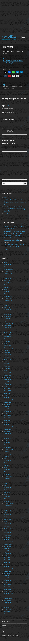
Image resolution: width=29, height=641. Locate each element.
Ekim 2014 (7, 469)
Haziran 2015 (8, 451)
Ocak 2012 (7, 530)
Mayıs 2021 (7, 303)
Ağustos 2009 (8, 593)
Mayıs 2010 (7, 573)
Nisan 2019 (7, 355)
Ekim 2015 (7, 442)
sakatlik (5, 88)
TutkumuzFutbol (17, 233)
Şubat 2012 (7, 528)
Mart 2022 (7, 280)
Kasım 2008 (7, 614)
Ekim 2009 (7, 589)
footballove (8, 85)
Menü (24, 37)
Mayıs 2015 (7, 454)
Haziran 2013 (8, 506)
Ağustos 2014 (8, 474)
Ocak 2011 (7, 555)
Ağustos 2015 (8, 447)
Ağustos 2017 (8, 397)
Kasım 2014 (7, 467)
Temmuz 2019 (8, 348)
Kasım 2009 (8, 587)
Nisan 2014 (7, 483)
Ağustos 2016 (8, 424)
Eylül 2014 (7, 472)
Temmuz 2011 (8, 542)
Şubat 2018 (7, 384)
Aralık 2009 (7, 584)
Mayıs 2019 (7, 352)
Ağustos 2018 (8, 373)
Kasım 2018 (7, 366)
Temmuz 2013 (8, 503)
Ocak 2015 (7, 463)
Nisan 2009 (7, 602)
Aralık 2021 (7, 287)
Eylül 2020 (7, 318)
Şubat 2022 (7, 282)
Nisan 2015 (7, 456)
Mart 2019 (7, 357)
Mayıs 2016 (7, 431)
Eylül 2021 (7, 294)
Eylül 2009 (7, 591)
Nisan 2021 (7, 305)
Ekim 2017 (7, 393)
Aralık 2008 (7, 611)
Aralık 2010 (7, 557)
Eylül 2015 (7, 445)
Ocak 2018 (7, 386)
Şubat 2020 (7, 332)
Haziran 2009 (8, 598)
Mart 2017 (7, 409)
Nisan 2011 (7, 548)
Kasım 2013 (7, 494)
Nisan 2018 (7, 379)
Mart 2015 (7, 458)
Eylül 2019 (7, 343)
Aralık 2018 (7, 364)
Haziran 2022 (8, 273)
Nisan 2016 (7, 433)
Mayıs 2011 (7, 546)
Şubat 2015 (7, 460)
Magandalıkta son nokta (11, 240)
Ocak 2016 (7, 440)
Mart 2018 (7, 382)
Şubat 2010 (7, 580)
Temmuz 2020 (8, 323)
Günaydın (7, 211)
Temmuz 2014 (8, 476)
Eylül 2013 (7, 499)
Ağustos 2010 (8, 566)
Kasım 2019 (7, 339)
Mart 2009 (7, 605)
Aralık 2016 (7, 415)
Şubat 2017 (7, 411)
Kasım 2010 (7, 560)
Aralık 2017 (7, 388)
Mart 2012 (7, 526)
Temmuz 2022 (8, 271)
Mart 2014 (7, 485)
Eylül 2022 (7, 267)
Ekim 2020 (7, 316)
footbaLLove (5, 635)
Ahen (7, 105)
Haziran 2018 (8, 375)
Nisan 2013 (7, 510)
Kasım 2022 (7, 262)
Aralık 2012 (7, 519)
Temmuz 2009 (8, 596)
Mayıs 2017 (7, 404)
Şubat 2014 (7, 487)
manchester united (17, 86)
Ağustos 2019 (8, 346)
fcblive (5, 86)
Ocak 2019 (7, 361)
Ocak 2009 (7, 609)
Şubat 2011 (7, 553)
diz (22, 85)
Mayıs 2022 (7, 276)
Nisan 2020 (7, 328)
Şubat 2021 (7, 309)
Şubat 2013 (7, 515)
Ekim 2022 (7, 264)
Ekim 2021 (7, 291)
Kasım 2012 (7, 521)
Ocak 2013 (7, 517)
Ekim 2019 (7, 341)
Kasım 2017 (7, 391)
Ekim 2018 (7, 368)
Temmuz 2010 (8, 569)
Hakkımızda (6, 621)
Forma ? (6, 213)
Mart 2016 (7, 436)
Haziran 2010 (8, 571)
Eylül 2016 (7, 422)
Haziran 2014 (8, 478)
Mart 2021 (7, 307)
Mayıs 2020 (7, 325)
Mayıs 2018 (7, 377)
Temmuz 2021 (8, 298)
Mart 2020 (7, 330)
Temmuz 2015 (8, 449)
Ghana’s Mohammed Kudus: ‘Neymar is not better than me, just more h (15, 202)
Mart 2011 (7, 551)
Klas (5, 197)
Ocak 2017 (7, 413)
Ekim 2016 (7, 420)
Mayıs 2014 (7, 481)
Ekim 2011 (7, 537)
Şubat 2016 (7, 438)
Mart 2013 (7, 512)
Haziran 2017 (8, 402)
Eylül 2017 (7, 395)
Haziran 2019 (8, 350)
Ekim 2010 (7, 562)
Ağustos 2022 (8, 269)
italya (9, 86)
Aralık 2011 (7, 533)
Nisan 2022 (7, 278)
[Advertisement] (14, 17)
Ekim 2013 (7, 497)
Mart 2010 (7, 578)
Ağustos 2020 (8, 321)
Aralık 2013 (7, 492)
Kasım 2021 (7, 289)
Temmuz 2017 (8, 400)
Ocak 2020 (7, 334)
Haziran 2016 (8, 429)
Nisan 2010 (7, 575)
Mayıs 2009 (7, 600)
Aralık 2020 (7, 312)
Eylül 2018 (7, 370)
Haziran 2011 (8, 544)
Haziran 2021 (8, 300)
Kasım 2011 (7, 535)
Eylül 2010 (7, 564)
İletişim (4, 625)
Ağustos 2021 (8, 296)
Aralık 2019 (7, 337)
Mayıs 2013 (7, 508)
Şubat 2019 (7, 359)
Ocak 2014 (7, 490)
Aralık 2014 (7, 465)
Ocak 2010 (7, 582)
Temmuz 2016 (8, 427)
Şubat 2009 (7, 607)
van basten (11, 88)
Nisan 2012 (7, 524)
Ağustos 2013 (8, 501)
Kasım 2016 (7, 418)
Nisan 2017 (7, 406)
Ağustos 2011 (8, 539)
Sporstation (22, 229)
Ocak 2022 (7, 285)
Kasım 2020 (7, 314)
